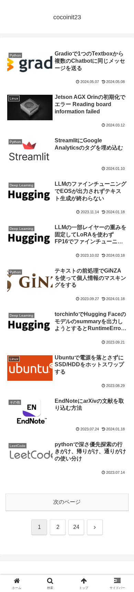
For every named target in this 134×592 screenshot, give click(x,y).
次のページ (67, 502)
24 (76, 527)
